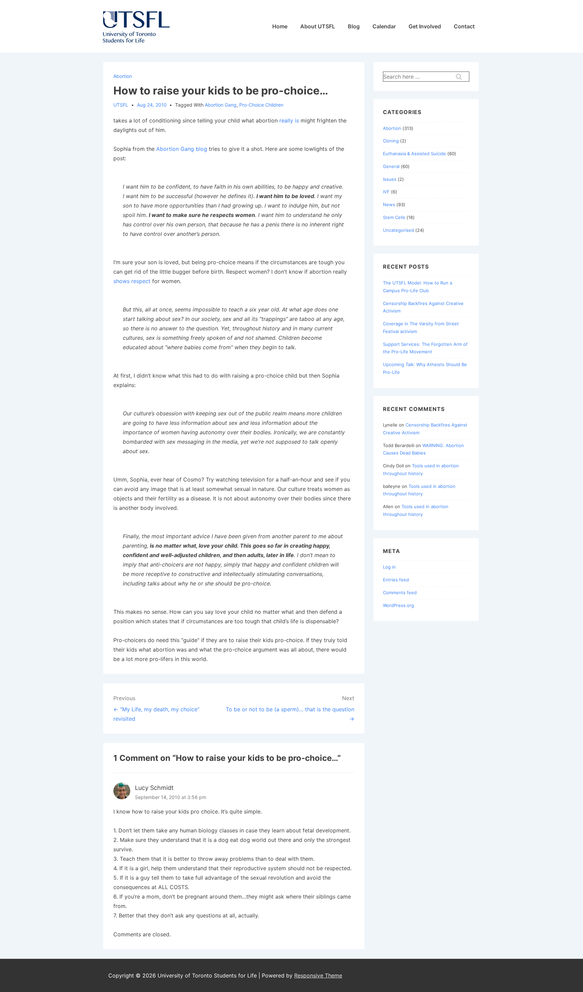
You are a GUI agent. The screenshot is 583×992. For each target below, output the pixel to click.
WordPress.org (398, 605)
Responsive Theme (318, 975)
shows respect (131, 281)
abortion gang (221, 105)
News (389, 204)
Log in (389, 567)
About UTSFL (317, 26)
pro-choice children (261, 105)
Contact (464, 26)
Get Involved (425, 26)
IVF (386, 191)
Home (279, 26)
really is (290, 120)
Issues (389, 179)
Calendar (384, 26)
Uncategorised (398, 230)
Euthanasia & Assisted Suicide (414, 153)
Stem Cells (394, 217)
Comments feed (400, 592)
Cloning (391, 140)
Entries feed (396, 579)
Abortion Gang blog (181, 148)
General (391, 166)
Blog (354, 26)
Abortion (122, 76)
